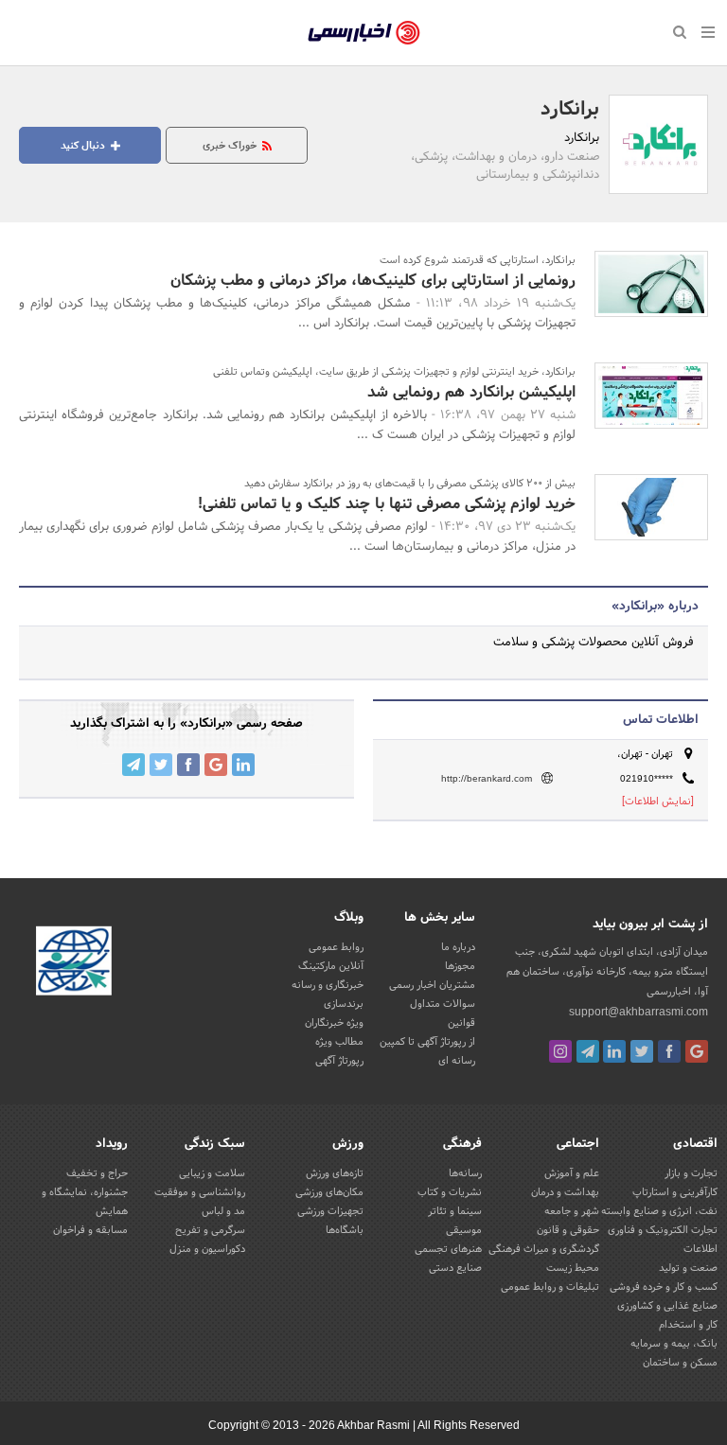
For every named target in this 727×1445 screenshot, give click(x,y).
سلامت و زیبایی (212, 1173)
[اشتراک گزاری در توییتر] (161, 764)
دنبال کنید (84, 145)
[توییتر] (641, 1051)
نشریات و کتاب (449, 1192)
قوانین (461, 1022)
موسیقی (464, 1230)
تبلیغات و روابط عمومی (550, 1286)
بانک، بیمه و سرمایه (674, 1343)
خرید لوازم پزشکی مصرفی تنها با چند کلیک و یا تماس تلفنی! (387, 504)
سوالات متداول (442, 1004)
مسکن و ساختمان (680, 1362)
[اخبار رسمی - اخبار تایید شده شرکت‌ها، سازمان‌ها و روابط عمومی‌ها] (364, 33)
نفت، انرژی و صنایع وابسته (659, 1211)
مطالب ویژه (339, 1041)
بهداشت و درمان (565, 1192)
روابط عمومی (336, 947)
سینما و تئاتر (455, 1211)
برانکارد (570, 110)
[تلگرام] (587, 1051)
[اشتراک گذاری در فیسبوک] (188, 764)
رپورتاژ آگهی (339, 1060)
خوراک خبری (231, 145)
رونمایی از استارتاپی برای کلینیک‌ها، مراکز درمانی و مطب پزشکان (373, 280)
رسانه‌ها (465, 1173)
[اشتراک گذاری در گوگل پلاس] (215, 764)
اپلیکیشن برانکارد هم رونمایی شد (471, 392)
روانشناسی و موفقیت (199, 1192)
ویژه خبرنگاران (334, 1022)
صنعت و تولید (688, 1268)
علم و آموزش (571, 1173)
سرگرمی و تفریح (210, 1230)
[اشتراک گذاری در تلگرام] (133, 764)
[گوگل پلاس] (696, 1051)
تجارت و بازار (691, 1173)
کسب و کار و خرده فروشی (664, 1286)
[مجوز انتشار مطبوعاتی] (74, 963)
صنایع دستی (455, 1268)
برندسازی (344, 1004)
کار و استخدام (688, 1324)
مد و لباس (223, 1211)
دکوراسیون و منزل (207, 1249)
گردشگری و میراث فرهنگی (543, 1249)
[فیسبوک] (669, 1051)
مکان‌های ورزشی (329, 1192)
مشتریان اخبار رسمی (432, 985)
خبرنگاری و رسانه (328, 985)
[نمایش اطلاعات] (658, 801)
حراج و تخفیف (97, 1173)
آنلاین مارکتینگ (331, 966)
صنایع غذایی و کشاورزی (667, 1305)
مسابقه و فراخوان (90, 1230)
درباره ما (458, 947)
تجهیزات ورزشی (330, 1211)
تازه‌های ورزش (335, 1173)
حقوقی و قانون (568, 1230)
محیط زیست (572, 1268)
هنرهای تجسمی (448, 1249)
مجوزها (460, 966)
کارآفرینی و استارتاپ (675, 1192)
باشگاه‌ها (345, 1230)
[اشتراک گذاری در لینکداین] (243, 764)
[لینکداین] (614, 1051)
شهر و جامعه (571, 1211)
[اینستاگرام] (560, 1051)
